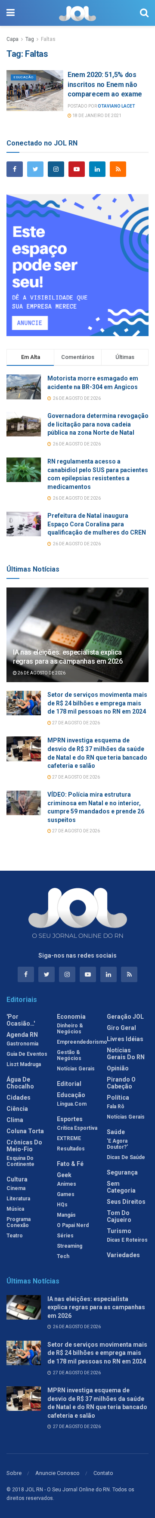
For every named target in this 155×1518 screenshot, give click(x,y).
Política (118, 1097)
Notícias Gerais (76, 1069)
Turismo (119, 1230)
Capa (12, 39)
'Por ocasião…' (20, 1020)
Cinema (15, 1188)
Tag (29, 39)
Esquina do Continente (20, 1161)
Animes (66, 1184)
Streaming (69, 1246)
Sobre (14, 1473)
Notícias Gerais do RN (126, 1053)
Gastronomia (22, 1044)
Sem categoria (121, 1187)
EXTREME (69, 1138)
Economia (71, 1016)
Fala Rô (115, 1107)
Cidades (18, 1097)
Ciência (17, 1108)
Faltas (48, 39)
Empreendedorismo (82, 1042)
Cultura (17, 1179)
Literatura (18, 1199)
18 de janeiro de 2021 (96, 115)
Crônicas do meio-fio (24, 1146)
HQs (62, 1205)
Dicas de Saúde (126, 1157)
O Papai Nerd (73, 1225)
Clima (14, 1119)
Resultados (71, 1149)
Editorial (69, 1083)
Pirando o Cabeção (121, 1083)
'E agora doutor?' (117, 1144)
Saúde (116, 1131)
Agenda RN (22, 1034)
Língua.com (72, 1104)
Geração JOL (125, 1016)
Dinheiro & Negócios (70, 1029)
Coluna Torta (25, 1131)
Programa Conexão (18, 1222)
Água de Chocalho (20, 1083)
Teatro (14, 1236)
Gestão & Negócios (69, 1055)
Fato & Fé (70, 1163)
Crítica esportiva (77, 1128)
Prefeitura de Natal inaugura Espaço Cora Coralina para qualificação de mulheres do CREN (96, 524)
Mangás (66, 1215)
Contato (103, 1473)
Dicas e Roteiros (127, 1240)
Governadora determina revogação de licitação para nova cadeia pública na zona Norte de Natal (98, 424)
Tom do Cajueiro (119, 1216)
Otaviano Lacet (116, 106)
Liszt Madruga (23, 1064)
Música (15, 1209)
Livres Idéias (125, 1039)
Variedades (123, 1255)
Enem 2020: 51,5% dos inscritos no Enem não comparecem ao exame (105, 84)
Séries (65, 1236)
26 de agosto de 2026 (41, 673)
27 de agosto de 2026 (75, 722)
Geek (64, 1175)
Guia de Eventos (26, 1054)
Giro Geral (121, 1027)
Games (65, 1194)
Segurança (122, 1172)
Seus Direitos (126, 1201)
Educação (23, 77)
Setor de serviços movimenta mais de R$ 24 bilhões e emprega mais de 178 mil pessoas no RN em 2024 (97, 703)
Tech (63, 1256)
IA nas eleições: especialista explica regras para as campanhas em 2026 (68, 656)
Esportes (70, 1119)
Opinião (118, 1068)
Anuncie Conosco (57, 1473)
